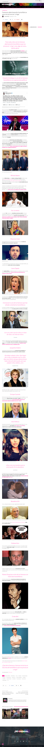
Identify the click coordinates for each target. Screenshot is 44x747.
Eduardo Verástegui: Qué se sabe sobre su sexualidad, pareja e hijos (15, 717)
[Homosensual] (3, 16)
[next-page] (4, 720)
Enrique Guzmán (8, 677)
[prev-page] (2, 720)
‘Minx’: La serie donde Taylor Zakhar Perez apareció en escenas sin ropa (22, 693)
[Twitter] (38, 1)
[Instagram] (37, 1)
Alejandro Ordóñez (7, 675)
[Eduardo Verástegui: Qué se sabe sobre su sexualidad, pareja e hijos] (15, 713)
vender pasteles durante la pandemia (15, 180)
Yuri (8, 680)
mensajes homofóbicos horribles (8, 179)
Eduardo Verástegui (24, 675)
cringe (16, 675)
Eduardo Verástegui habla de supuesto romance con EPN (23, 717)
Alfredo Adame (13, 675)
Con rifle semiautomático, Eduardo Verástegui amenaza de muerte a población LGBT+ (6, 717)
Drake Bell (19, 675)
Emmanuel (4, 677)
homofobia (24, 677)
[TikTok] (41, 1)
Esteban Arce (13, 677)
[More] (22, 20)
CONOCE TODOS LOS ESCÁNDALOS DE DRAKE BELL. (12, 625)
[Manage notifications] (3, 744)
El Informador (10, 672)
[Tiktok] (26, 741)
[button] (41, 7)
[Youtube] (39, 1)
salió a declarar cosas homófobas (20, 425)
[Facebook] (35, 1)
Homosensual (7, 16)
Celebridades (4, 10)
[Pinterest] (41, 2)
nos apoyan (9, 658)
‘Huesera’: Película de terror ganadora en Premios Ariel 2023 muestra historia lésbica (8, 693)
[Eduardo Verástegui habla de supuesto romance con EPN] (24, 713)
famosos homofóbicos (19, 677)
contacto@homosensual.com (24, 738)
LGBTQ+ (6, 715)
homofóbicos (22, 50)
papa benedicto (4, 680)
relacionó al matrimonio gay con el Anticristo (18, 522)
